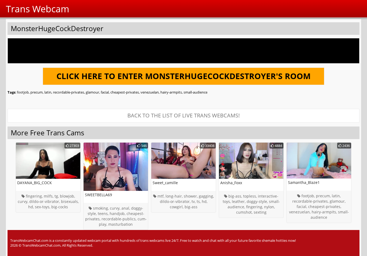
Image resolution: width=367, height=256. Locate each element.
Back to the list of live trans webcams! (183, 115)
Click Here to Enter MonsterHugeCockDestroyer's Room (183, 76)
